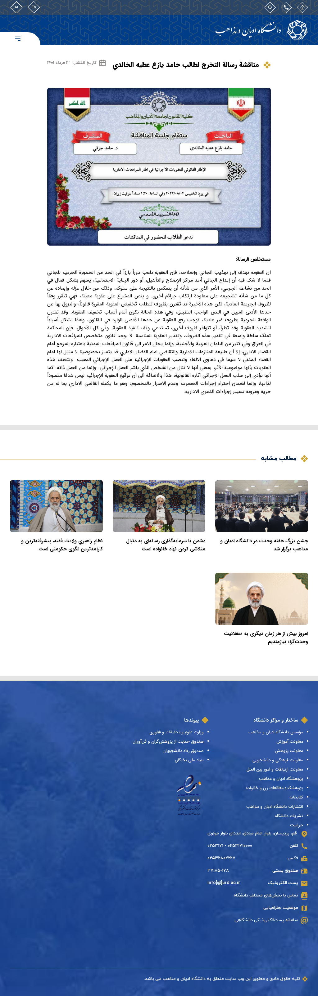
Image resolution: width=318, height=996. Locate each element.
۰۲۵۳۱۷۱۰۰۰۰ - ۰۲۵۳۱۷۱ (229, 846)
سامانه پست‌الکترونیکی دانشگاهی (266, 920)
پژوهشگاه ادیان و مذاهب (281, 778)
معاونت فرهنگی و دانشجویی (277, 760)
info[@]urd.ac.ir (223, 883)
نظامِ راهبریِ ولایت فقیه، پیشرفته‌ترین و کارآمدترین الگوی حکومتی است (62, 545)
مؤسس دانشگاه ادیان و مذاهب (275, 732)
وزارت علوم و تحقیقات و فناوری (176, 732)
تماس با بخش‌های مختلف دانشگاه (266, 895)
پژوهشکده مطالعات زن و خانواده (274, 788)
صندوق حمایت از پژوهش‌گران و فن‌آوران (168, 741)
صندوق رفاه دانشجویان (183, 750)
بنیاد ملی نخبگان (189, 760)
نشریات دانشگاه (289, 815)
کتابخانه (296, 797)
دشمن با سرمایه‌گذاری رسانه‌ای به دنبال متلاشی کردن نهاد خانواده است (165, 545)
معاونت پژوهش (289, 750)
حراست (296, 825)
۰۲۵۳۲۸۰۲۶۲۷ (221, 858)
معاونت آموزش (289, 741)
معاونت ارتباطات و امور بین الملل (275, 769)
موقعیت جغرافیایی (280, 908)
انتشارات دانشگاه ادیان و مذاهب (274, 806)
